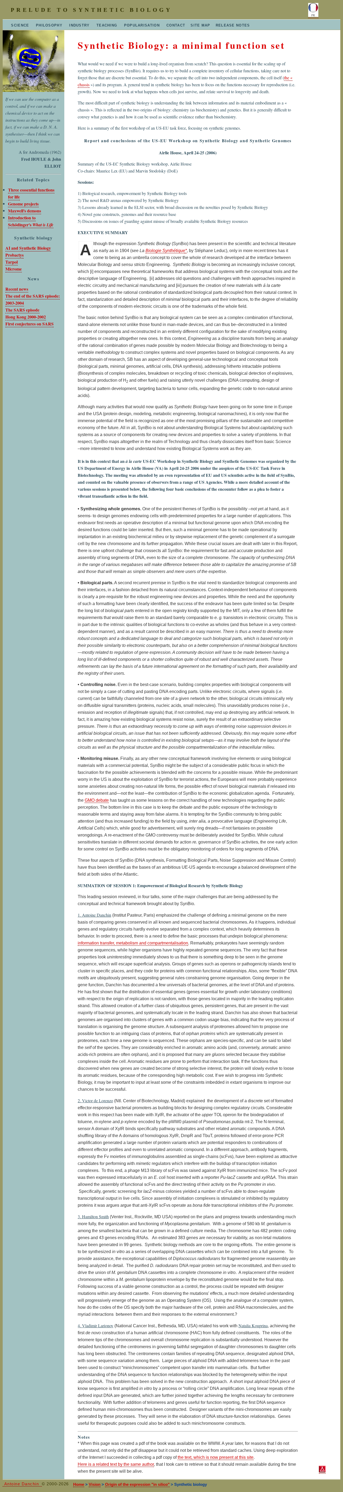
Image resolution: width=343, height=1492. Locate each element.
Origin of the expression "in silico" (137, 1484)
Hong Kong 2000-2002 (25, 317)
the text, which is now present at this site (215, 1457)
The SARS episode (22, 310)
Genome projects (23, 204)
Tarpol (11, 262)
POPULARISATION (141, 25)
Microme (13, 269)
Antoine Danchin (22, 1484)
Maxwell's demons (24, 211)
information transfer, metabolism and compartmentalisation (133, 943)
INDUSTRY (79, 25)
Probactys (14, 255)
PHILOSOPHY (48, 25)
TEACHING (106, 25)
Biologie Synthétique (165, 250)
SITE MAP (200, 25)
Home (78, 1484)
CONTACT (175, 25)
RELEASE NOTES (233, 25)
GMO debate (97, 800)
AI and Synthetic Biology (28, 248)
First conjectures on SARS (29, 324)
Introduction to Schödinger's (30, 221)
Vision (94, 1484)
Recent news (16, 289)
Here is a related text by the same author (116, 1464)
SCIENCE (16, 25)
